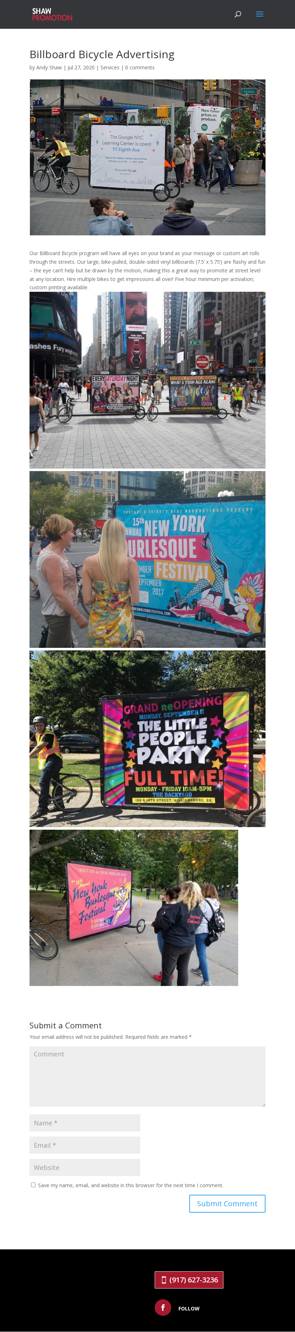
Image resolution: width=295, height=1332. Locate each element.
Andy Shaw (49, 67)
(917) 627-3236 (193, 1280)
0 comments (140, 67)
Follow (189, 1308)
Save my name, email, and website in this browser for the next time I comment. (130, 1185)
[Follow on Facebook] (163, 1307)
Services (109, 67)
